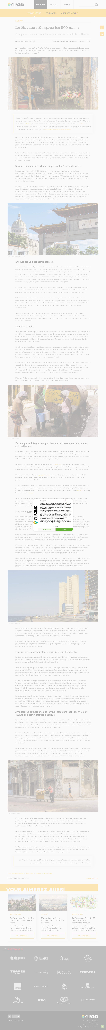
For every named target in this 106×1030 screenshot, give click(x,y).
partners (47, 503)
